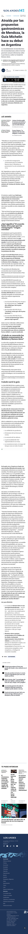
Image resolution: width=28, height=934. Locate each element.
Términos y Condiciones (9, 899)
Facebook (4, 846)
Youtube (17, 846)
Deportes (5, 871)
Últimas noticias (7, 861)
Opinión (5, 877)
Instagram (7, 846)
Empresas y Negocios (8, 879)
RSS (4, 903)
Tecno (4, 885)
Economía (8, 15)
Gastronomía (11, 656)
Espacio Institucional (8, 889)
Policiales (5, 869)
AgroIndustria (6, 883)
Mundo (5, 875)
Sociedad (5, 867)
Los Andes (2, 16)
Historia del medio (7, 905)
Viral (4, 887)
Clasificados (6, 897)
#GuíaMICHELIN (6, 155)
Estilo (4, 881)
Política (5, 863)
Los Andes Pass (7, 893)
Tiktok (10, 846)
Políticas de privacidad (8, 901)
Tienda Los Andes (7, 895)
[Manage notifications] (25, 928)
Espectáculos (6, 873)
